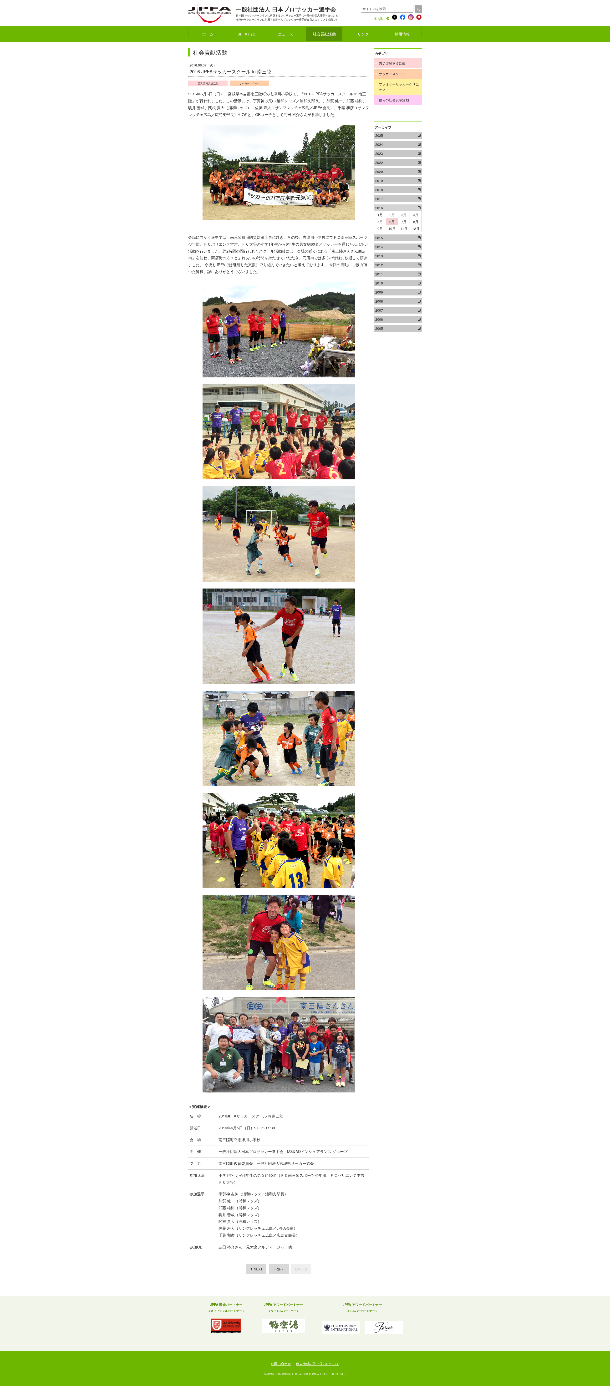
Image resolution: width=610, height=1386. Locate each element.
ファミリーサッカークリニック (399, 87)
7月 (404, 221)
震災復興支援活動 (208, 83)
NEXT (258, 1269)
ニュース (285, 34)
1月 (380, 214)
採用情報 (402, 34)
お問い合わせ (281, 1363)
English (379, 18)
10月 (392, 228)
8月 (415, 221)
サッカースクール (249, 83)
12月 (415, 228)
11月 (403, 228)
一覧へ (279, 1269)
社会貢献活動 (324, 34)
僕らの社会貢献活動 (394, 99)
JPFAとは (246, 34)
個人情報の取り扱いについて (317, 1363)
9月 (380, 228)
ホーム (208, 34)
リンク (363, 34)
